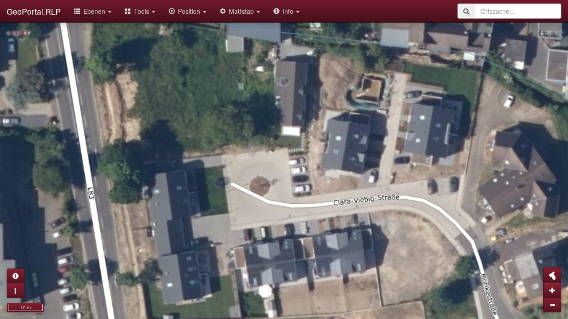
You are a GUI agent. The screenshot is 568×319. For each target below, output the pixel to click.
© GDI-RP (19, 32)
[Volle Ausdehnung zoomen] (552, 275)
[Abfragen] (15, 276)
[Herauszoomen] (552, 304)
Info (289, 11)
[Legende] (15, 290)
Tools (142, 11)
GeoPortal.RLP (34, 11)
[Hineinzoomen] (552, 290)
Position (190, 11)
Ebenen (95, 11)
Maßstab (242, 11)
